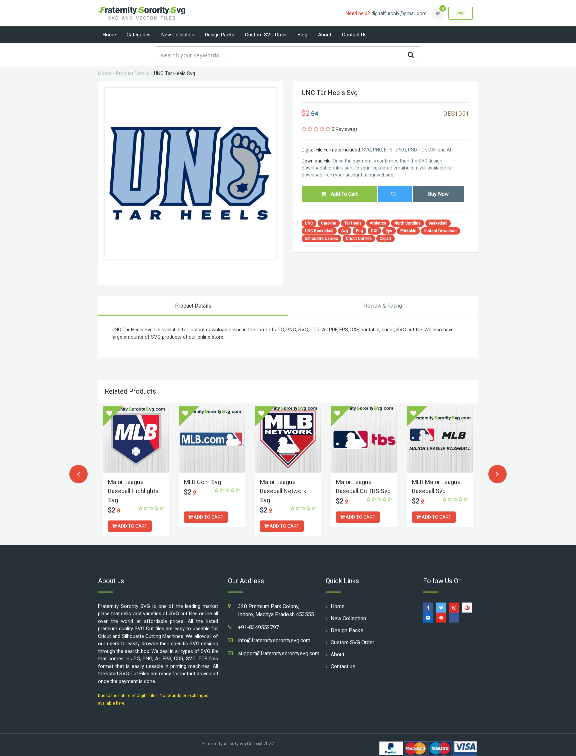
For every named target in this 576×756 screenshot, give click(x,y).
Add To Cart (343, 194)
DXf (374, 231)
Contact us (354, 35)
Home (109, 35)
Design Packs (219, 35)
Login (461, 13)
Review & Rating (383, 306)
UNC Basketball (319, 231)
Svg (344, 231)
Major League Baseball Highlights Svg (133, 490)
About (324, 35)
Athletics (378, 223)
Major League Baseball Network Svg (283, 490)
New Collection (177, 35)
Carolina (328, 223)
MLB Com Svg (202, 481)
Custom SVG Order (266, 35)
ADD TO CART (132, 526)
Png (359, 231)
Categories (139, 35)
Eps (389, 231)
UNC (309, 223)
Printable (408, 231)
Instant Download (440, 231)
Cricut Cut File (359, 238)
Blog (302, 35)
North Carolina (407, 223)
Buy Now (438, 194)
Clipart (385, 238)
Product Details (132, 73)
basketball (438, 223)
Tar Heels (353, 223)
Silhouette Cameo (321, 238)
